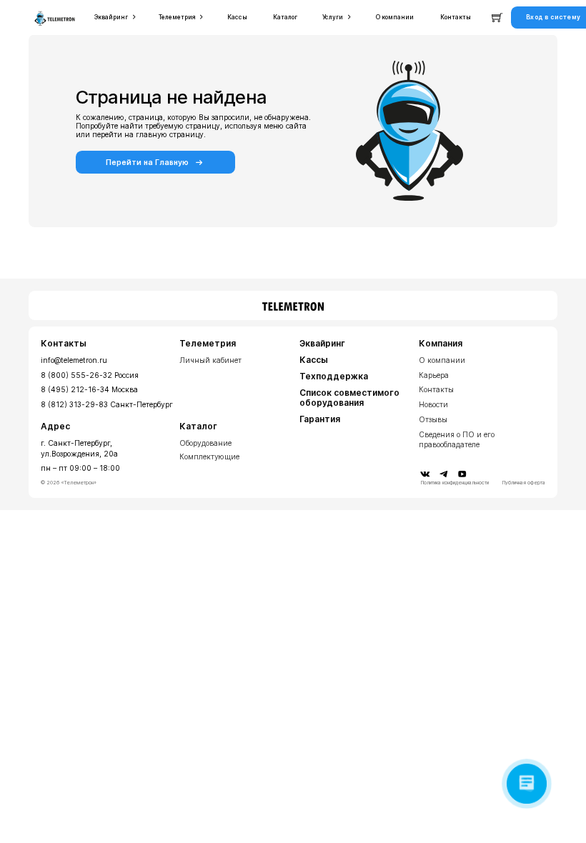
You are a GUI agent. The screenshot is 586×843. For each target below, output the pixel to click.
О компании (442, 360)
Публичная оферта (523, 483)
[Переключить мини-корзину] (497, 17)
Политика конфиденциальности (455, 483)
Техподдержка (333, 376)
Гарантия (319, 419)
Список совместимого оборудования (349, 398)
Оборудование (205, 443)
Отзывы (433, 419)
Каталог (198, 427)
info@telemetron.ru (74, 360)
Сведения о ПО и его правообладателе (457, 439)
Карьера (434, 375)
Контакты (436, 389)
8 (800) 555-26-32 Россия (90, 375)
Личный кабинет (210, 360)
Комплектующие (209, 456)
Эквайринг (322, 344)
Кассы (313, 360)
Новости (433, 404)
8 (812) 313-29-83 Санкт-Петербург (107, 404)
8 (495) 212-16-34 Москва (89, 389)
